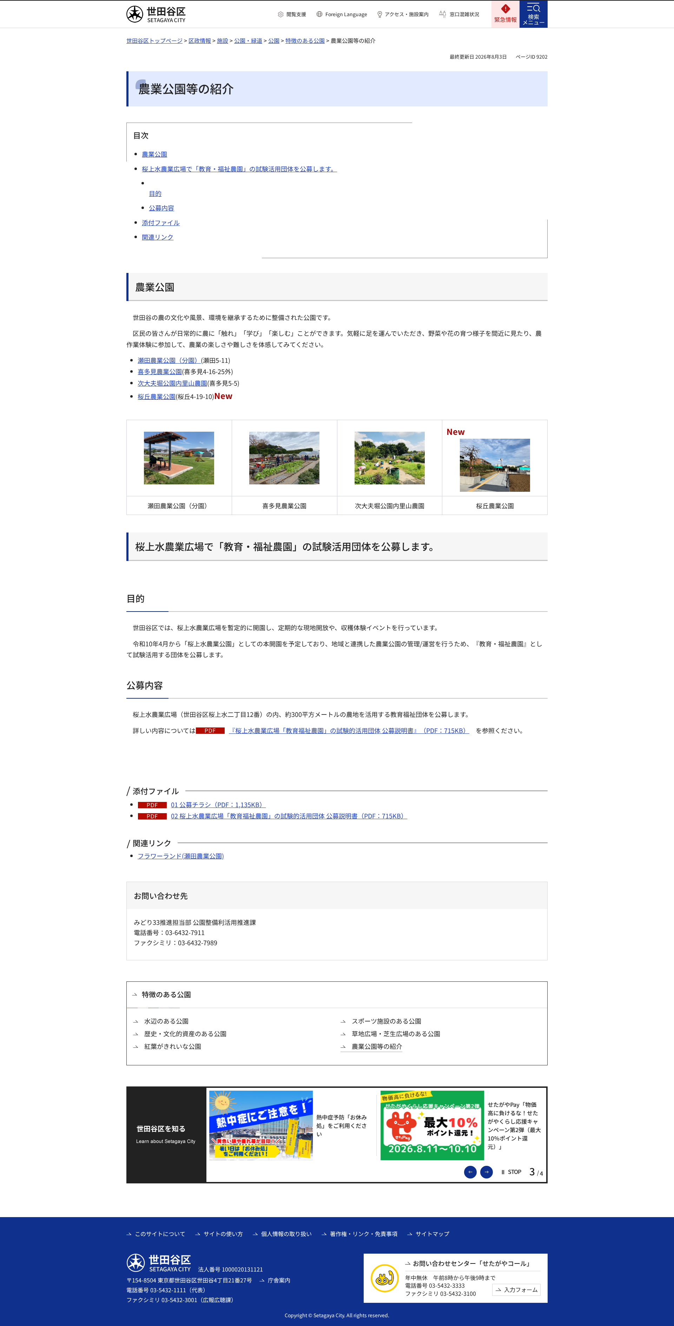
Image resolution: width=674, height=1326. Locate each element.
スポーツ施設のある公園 (386, 1021)
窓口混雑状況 (464, 14)
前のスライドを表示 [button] (476, 1171)
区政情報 (200, 40)
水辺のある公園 (166, 1021)
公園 (273, 40)
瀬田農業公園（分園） (169, 360)
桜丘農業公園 (157, 396)
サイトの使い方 (223, 1233)
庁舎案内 (279, 1280)
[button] (292, 14)
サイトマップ (432, 1233)
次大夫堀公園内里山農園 (172, 382)
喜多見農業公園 (160, 371)
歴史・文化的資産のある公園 (185, 1033)
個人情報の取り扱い (286, 1233)
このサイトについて (160, 1233)
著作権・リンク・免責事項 (363, 1233)
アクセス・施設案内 (407, 14)
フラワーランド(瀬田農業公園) (181, 855)
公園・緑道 (248, 40)
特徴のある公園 (305, 40)
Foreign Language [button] (346, 14)
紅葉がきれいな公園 (172, 1046)
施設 (222, 40)
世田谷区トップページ (154, 40)
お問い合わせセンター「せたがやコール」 (473, 1263)
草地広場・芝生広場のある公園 (396, 1033)
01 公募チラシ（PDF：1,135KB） (218, 804)
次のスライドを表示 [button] (492, 1171)
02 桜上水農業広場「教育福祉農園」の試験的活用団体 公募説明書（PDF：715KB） (289, 815)
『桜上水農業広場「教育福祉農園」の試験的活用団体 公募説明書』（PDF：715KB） (349, 730)
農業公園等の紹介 (377, 1046)
